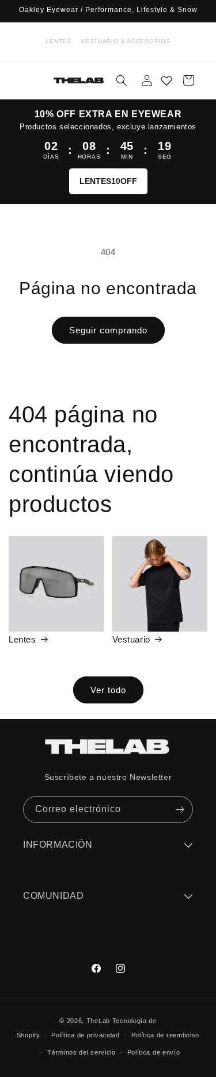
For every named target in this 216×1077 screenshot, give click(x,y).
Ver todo (108, 690)
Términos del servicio (81, 1052)
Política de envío (153, 1052)
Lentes (58, 41)
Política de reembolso (165, 1035)
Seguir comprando (108, 330)
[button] (121, 80)
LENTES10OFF (108, 181)
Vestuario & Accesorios (125, 41)
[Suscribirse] (179, 809)
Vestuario (131, 639)
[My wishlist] (166, 80)
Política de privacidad (85, 1035)
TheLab (98, 1020)
